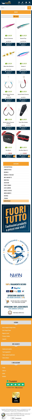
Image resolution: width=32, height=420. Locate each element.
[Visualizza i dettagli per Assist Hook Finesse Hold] (8, 82)
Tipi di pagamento (6, 352)
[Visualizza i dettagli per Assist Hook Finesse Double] (8, 110)
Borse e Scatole (8, 190)
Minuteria (6, 180)
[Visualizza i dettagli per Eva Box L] (8, 138)
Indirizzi (4, 370)
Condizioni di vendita (7, 349)
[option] (16, 276)
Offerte (3, 133)
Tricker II (23, 66)
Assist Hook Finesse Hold (8, 95)
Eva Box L (8, 150)
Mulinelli (6, 172)
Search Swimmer (8, 38)
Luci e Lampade (7, 188)
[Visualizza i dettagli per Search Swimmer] (8, 26)
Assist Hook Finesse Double (8, 123)
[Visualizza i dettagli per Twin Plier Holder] (23, 110)
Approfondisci (18, 418)
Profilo (3, 367)
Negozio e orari (5, 333)
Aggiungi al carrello (9, 44)
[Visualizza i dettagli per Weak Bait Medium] (8, 54)
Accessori (6, 182)
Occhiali (6, 196)
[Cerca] (29, 7)
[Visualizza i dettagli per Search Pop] (23, 26)
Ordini (3, 373)
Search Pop (23, 38)
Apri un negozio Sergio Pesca (8, 327)
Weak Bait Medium (8, 66)
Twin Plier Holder (23, 122)
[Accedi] (26, 2)
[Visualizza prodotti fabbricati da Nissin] (16, 275)
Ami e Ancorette (8, 177)
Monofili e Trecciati (9, 175)
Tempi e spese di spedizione (8, 355)
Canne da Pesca (7, 169)
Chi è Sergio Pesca (6, 330)
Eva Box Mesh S (23, 150)
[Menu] (19, 2)
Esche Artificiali (8, 167)
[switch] (3, 418)
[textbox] (13, 7)
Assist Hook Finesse (23, 94)
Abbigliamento (7, 193)
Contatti (4, 339)
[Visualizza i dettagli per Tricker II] (23, 54)
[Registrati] (22, 2)
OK (13, 418)
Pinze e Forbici (7, 185)
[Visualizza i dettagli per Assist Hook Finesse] (23, 82)
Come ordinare (5, 358)
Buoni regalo (7, 201)
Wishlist (4, 376)
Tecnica (6, 198)
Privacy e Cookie (6, 336)
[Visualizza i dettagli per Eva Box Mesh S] (23, 138)
